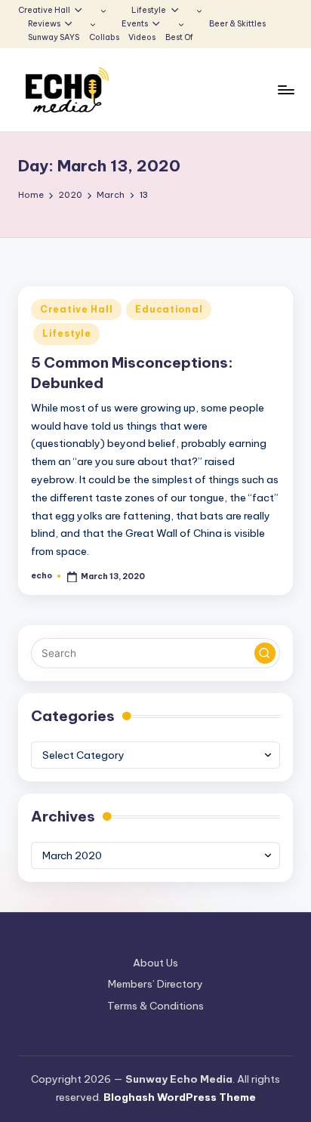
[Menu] (285, 90)
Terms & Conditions (155, 1006)
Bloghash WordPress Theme (179, 1097)
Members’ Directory (155, 984)
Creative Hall (76, 309)
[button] (265, 653)
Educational (168, 309)
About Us (155, 962)
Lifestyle (66, 333)
